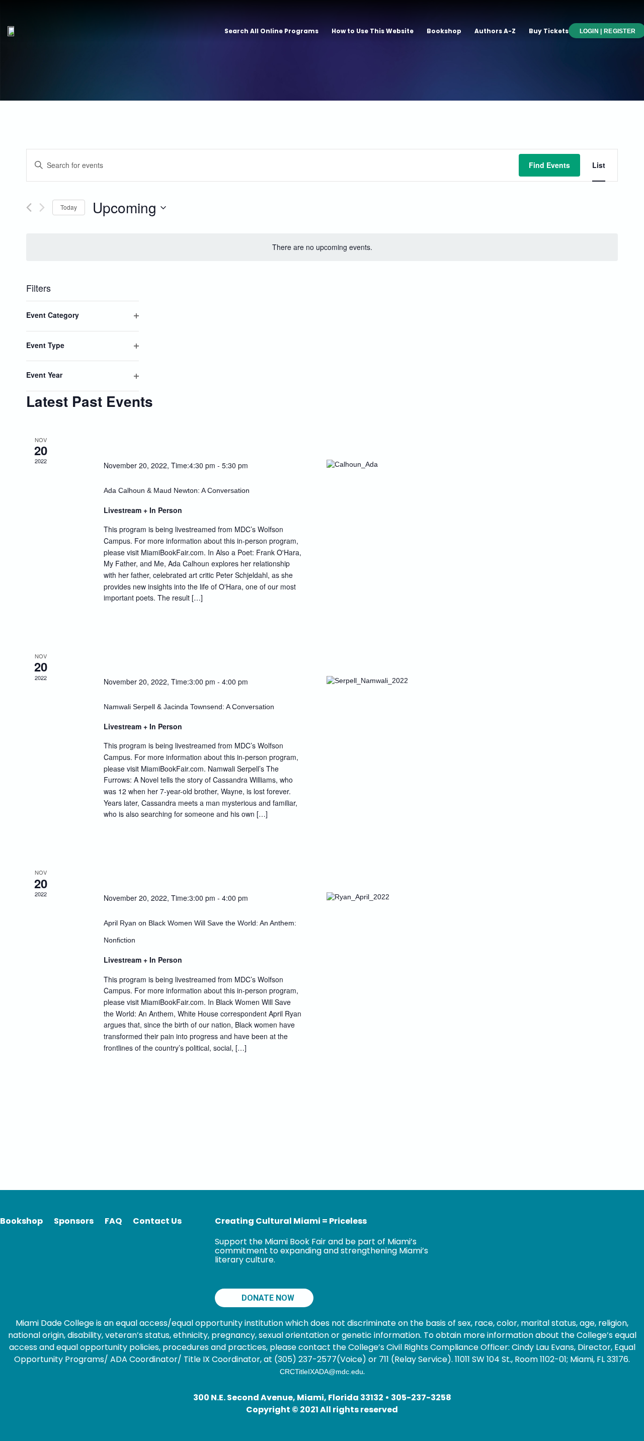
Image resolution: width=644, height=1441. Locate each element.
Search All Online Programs (271, 31)
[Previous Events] (29, 207)
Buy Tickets (549, 31)
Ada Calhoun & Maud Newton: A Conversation (177, 490)
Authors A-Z (495, 31)
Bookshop (444, 31)
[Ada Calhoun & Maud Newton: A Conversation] (381, 464)
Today (68, 207)
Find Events (549, 165)
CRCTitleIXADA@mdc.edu (321, 1372)
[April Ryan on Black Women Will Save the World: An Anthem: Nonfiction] (381, 896)
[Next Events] (42, 207)
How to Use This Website (373, 31)
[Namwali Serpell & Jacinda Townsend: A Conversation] (381, 680)
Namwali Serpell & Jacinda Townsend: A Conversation (189, 707)
